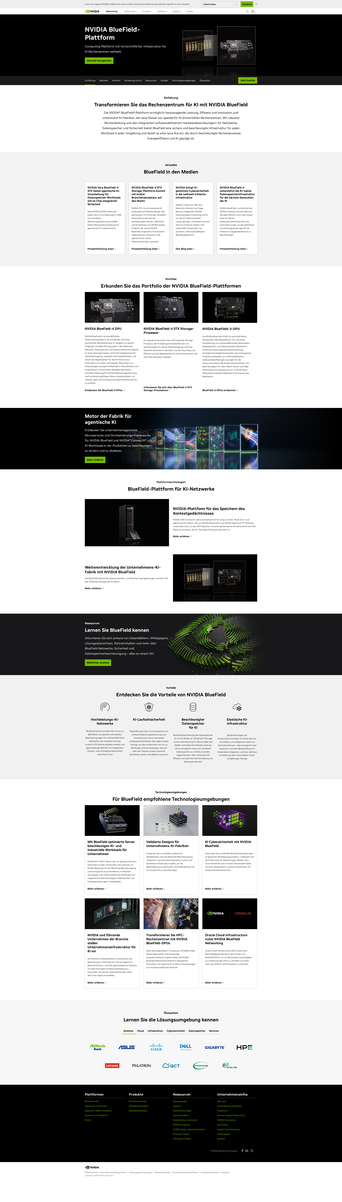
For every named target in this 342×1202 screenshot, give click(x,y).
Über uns (221, 1101)
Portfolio (116, 80)
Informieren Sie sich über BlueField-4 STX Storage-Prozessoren (168, 389)
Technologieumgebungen (184, 80)
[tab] (128, 1031)
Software (161, 11)
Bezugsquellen (180, 1101)
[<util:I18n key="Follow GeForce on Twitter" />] (251, 1150)
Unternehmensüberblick (229, 1106)
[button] (252, 12)
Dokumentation (181, 1115)
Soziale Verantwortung (228, 1129)
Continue (247, 4)
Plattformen (130, 11)
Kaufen (190, 11)
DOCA (88, 1120)
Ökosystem (205, 80)
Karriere (221, 1138)
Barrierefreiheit (162, 1172)
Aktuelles (103, 80)
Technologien (223, 1134)
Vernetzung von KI (132, 80)
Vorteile (164, 80)
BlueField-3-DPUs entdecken (219, 390)
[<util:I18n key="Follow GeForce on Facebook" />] (242, 1150)
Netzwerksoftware (138, 1110)
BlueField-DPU (92, 1101)
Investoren (222, 1110)
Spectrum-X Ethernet (96, 1106)
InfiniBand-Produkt (138, 1106)
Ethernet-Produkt (138, 1101)
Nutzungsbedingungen (140, 1172)
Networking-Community (185, 1120)
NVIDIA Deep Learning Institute (189, 1129)
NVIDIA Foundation (226, 1120)
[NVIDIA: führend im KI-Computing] (92, 11)
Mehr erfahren (96, 888)
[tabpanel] (171, 1056)
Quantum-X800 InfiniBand (98, 1110)
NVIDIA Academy (181, 1124)
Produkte (146, 11)
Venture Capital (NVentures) (231, 1115)
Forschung (222, 1124)
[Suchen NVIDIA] (247, 10)
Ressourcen (151, 80)
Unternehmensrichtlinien (185, 1172)
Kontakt (225, 1172)
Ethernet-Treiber (181, 1134)
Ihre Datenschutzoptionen (113, 1172)
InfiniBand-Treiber (182, 1138)
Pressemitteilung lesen (101, 248)
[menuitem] (112, 11)
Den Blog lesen (184, 248)
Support (176, 11)
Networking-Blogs (182, 1110)
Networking (111, 11)
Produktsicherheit (210, 1172)
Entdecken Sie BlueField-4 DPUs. (104, 390)
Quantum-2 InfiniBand (96, 1115)
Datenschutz (91, 1172)
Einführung (90, 80)
